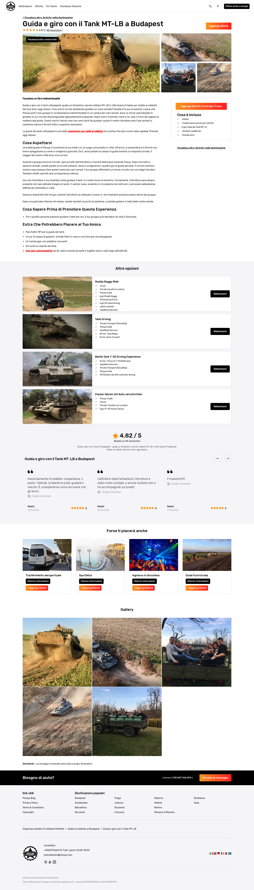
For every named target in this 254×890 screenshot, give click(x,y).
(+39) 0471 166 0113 (181, 777)
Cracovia (119, 812)
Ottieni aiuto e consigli (237, 6)
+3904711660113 (53, 850)
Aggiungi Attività (218, 26)
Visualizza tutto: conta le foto (42, 39)
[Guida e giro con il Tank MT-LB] (211, 853)
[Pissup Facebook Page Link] (45, 862)
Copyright (28, 812)
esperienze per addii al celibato (85, 131)
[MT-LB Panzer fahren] (218, 853)
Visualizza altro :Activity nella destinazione (201, 147)
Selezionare (220, 293)
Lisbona (119, 802)
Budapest (80, 798)
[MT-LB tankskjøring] (226, 853)
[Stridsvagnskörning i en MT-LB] (229, 853)
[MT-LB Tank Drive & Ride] (214, 853)
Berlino (158, 807)
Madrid (158, 802)
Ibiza (196, 802)
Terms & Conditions (33, 807)
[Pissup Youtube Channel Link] (50, 862)
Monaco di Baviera (164, 812)
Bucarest (80, 812)
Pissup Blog (29, 798)
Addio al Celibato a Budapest (84, 828)
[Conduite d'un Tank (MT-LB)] (222, 853)
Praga (118, 798)
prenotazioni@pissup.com (58, 854)
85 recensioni (54, 30)
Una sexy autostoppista (39, 250)
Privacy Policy (30, 802)
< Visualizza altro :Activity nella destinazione (48, 17)
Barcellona (81, 807)
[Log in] (218, 6)
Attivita (39, 6)
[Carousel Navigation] (127, 459)
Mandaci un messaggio (215, 777)
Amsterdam (81, 802)
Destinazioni (25, 6)
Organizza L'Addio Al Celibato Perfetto (43, 828)
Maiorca (158, 798)
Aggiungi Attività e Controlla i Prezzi (201, 106)
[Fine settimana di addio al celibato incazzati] (11, 6)
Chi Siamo (51, 6)
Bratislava (199, 798)
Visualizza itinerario (70, 6)
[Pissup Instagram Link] (54, 862)
